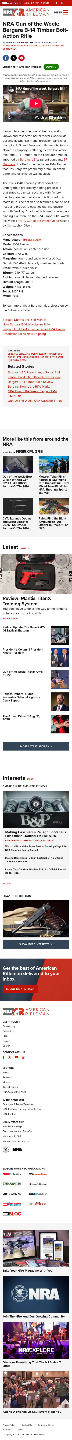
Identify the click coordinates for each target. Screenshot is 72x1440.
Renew (35, 3)
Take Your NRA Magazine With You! (28, 1270)
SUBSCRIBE (20, 989)
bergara (13, 353)
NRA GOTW (13, 360)
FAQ (5, 1036)
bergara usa (26, 353)
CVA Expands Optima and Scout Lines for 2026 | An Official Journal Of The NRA (17, 523)
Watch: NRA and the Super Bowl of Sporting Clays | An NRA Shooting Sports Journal (36, 848)
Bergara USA (28, 159)
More (23, 548)
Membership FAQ (12, 1136)
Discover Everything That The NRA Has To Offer (32, 1364)
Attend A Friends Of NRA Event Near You (32, 1411)
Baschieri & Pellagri (16, 840)
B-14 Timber (50, 353)
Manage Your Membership (17, 1141)
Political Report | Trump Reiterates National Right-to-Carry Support (21, 697)
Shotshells (35, 840)
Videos (6, 45)
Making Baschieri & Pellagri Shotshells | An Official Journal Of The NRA (35, 833)
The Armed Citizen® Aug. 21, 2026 (21, 718)
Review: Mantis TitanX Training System (27, 601)
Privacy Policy (9, 1425)
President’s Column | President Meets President (23, 651)
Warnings (7, 1429)
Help (5, 1041)
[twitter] (13, 56)
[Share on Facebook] (6, 56)
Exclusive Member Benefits (17, 1131)
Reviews (21, 45)
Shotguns (48, 840)
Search (6, 1046)
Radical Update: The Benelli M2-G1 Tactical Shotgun (24, 629)
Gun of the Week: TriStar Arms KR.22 (23, 673)
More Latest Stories (44, 746)
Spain (19, 357)
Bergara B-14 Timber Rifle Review (30, 382)
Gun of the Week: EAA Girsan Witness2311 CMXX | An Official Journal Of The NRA (17, 481)
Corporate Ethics (46, 1425)
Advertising (9, 1026)
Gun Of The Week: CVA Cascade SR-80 (35, 400)
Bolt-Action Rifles (44, 45)
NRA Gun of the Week (51, 357)
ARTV (5, 883)
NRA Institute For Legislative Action (22, 1109)
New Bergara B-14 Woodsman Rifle (26, 324)
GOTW (23, 360)
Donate (45, 3)
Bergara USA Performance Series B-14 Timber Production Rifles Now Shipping (34, 331)
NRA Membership (12, 1126)
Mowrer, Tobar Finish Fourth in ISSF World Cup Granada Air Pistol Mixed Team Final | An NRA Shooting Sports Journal (54, 484)
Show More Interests (44, 944)
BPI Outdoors (31, 357)
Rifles (30, 45)
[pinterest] (21, 56)
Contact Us (9, 1031)
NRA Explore (9, 1114)
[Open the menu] (65, 12)
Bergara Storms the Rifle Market (24, 319)
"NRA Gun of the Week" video (38, 220)
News (14, 45)
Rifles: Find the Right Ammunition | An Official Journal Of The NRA (53, 523)
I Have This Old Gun (17, 896)
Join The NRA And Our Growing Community (34, 1316)
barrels (38, 353)
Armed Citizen (10, 1087)
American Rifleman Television (25, 786)
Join (26, 3)
